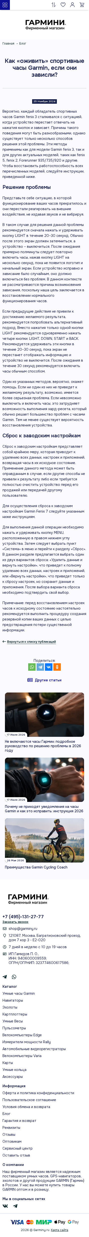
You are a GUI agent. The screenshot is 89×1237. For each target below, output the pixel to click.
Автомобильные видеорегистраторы (34, 1049)
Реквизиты (11, 1127)
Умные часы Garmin (18, 993)
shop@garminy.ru (23, 928)
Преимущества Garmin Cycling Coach (36, 867)
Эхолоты (9, 1007)
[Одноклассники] (57, 667)
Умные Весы (12, 1021)
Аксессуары (12, 1076)
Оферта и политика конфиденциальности (38, 1093)
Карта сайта (59, 1230)
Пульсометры (14, 1028)
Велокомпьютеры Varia (22, 1056)
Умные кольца (14, 1069)
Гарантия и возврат (19, 1120)
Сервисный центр (17, 1148)
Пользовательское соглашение (29, 1100)
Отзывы (8, 1134)
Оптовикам (12, 1141)
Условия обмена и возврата (26, 1107)
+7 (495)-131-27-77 (23, 916)
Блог (6, 1114)
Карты (7, 1063)
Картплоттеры (14, 1014)
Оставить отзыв (16, 1155)
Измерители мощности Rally (26, 1042)
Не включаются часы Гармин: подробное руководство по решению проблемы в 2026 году (43, 746)
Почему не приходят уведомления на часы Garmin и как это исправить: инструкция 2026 (44, 808)
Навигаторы (12, 1000)
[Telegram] (40, 667)
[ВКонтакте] (48, 667)
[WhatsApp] (32, 667)
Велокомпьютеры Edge (22, 1035)
